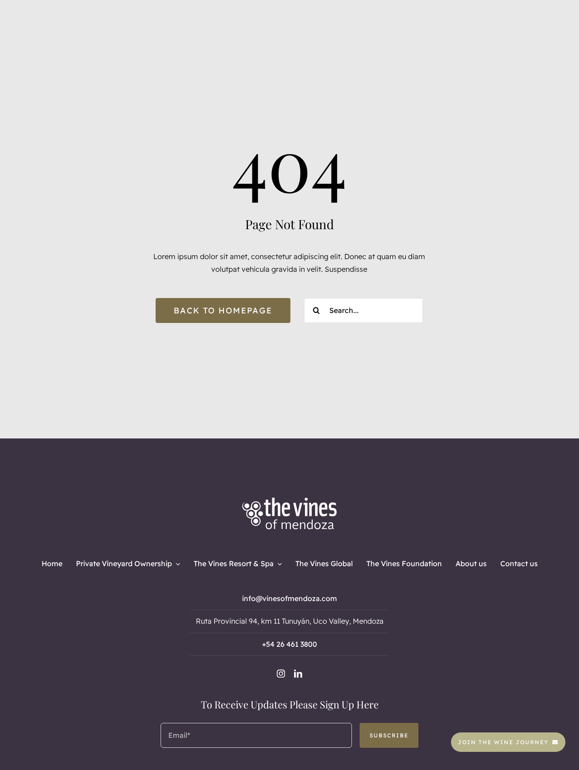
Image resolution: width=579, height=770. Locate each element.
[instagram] (281, 673)
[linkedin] (298, 673)
